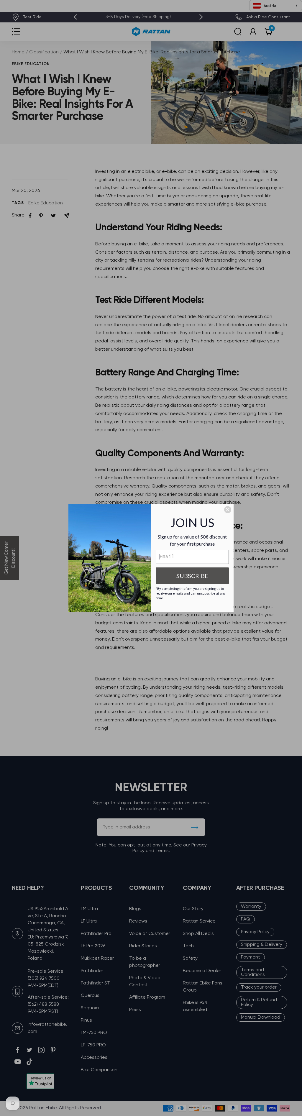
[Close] (227, 509)
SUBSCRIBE (192, 575)
